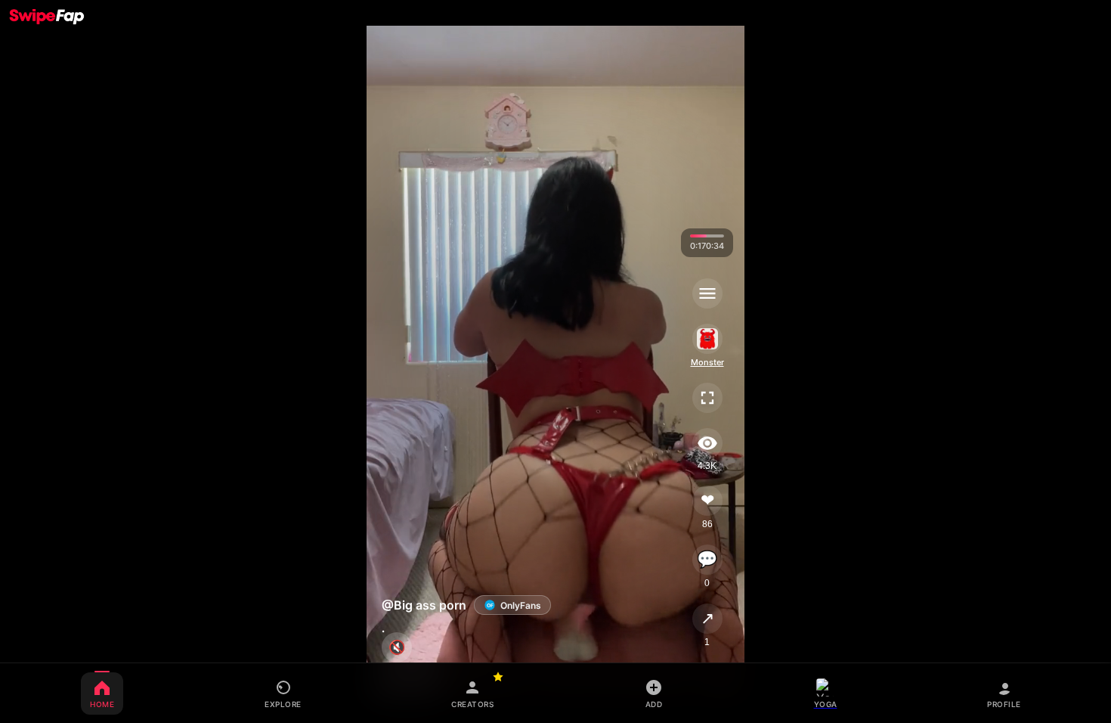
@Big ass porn (424, 605)
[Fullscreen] (707, 398)
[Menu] (707, 293)
